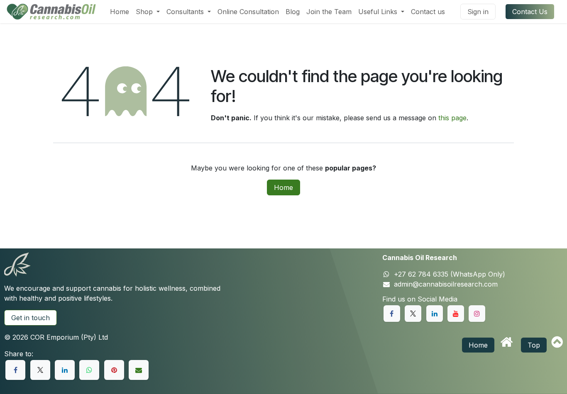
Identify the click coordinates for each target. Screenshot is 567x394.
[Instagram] (477, 313)
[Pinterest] (114, 370)
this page (452, 118)
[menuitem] (119, 11)
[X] (40, 370)
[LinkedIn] (65, 370)
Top (534, 345)
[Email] (139, 370)
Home (283, 187)
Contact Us (529, 11)
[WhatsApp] (89, 370)
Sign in (478, 11)
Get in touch (30, 318)
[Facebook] (15, 370)
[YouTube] (455, 313)
